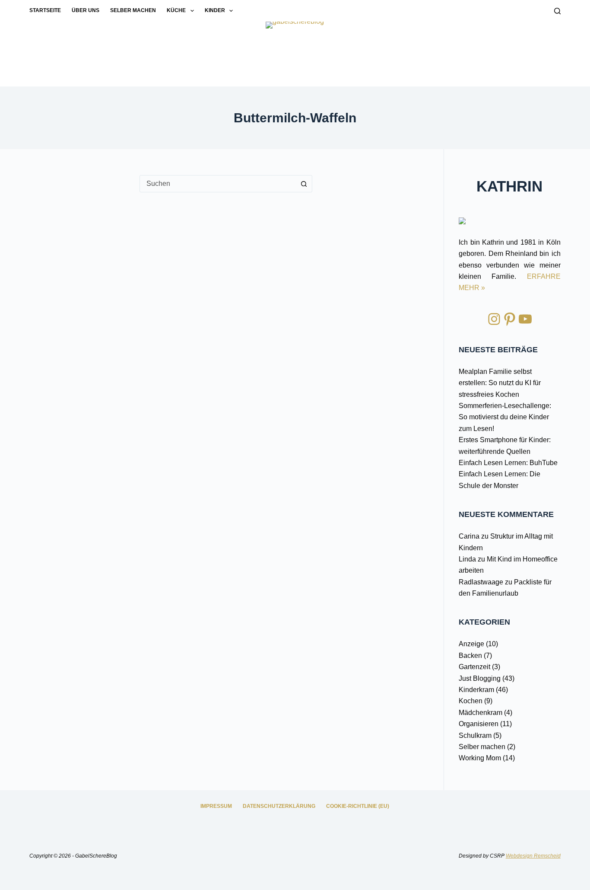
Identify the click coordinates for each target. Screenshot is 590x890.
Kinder (215, 10)
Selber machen (133, 10)
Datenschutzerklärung (279, 806)
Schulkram (475, 735)
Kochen (470, 701)
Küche (176, 10)
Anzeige (471, 644)
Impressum (216, 806)
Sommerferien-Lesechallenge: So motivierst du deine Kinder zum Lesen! (505, 417)
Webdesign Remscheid (533, 856)
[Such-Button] (303, 183)
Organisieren (478, 723)
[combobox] (217, 183)
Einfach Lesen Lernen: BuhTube (508, 462)
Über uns (85, 10)
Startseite (45, 10)
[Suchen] (557, 11)
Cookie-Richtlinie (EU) (357, 806)
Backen (470, 655)
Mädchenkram (480, 712)
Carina (469, 536)
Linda (467, 559)
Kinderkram (476, 689)
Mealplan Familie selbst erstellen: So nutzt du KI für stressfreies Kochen (500, 383)
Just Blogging (480, 678)
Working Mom (480, 758)
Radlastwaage (481, 582)
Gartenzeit (474, 666)
